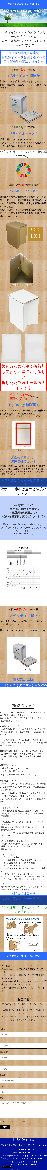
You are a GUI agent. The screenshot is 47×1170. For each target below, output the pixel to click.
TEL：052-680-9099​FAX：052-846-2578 (23, 1151)
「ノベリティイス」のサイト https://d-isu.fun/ (23, 1158)
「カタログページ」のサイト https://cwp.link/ (23, 1155)
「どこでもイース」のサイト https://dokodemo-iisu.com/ (24, 1163)
